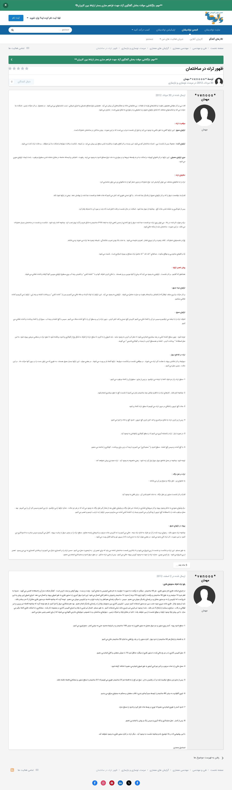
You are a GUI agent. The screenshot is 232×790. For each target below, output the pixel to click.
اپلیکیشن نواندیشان (165, 30)
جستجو (149, 39)
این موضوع (26, 30)
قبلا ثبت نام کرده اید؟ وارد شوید (44, 18)
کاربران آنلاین (196, 39)
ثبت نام (16, 18)
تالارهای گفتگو (216, 39)
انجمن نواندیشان (190, 30)
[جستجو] (12, 30)
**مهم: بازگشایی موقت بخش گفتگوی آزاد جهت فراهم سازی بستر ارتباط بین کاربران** (118, 5)
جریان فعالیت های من (172, 39)
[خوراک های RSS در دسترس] (12, 770)
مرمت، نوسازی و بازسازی (180, 83)
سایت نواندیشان (212, 30)
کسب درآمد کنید (141, 30)
